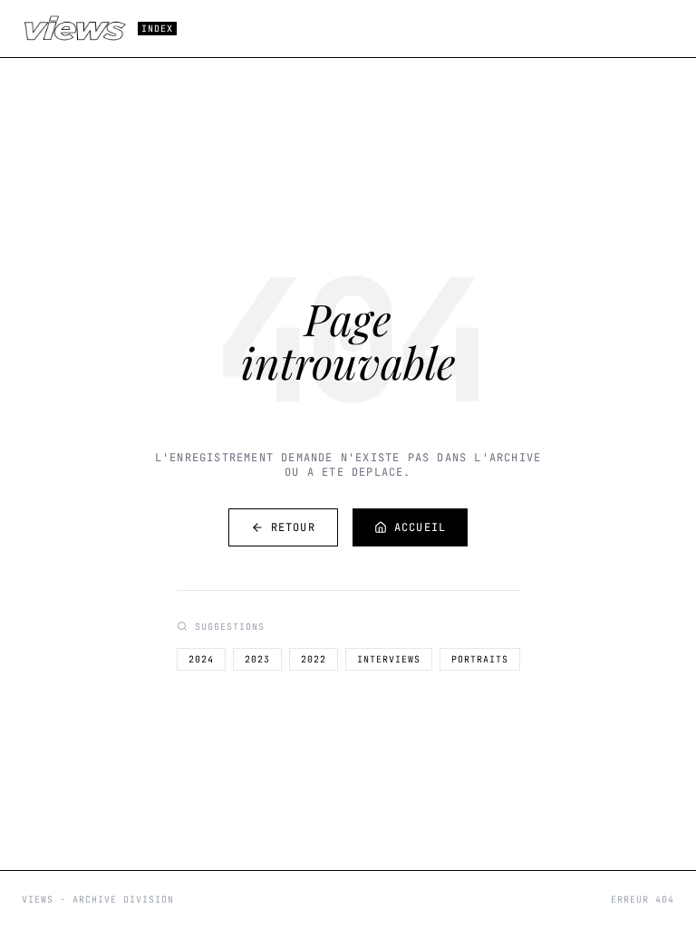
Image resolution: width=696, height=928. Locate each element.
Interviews (388, 659)
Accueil (420, 527)
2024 (201, 659)
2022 (313, 659)
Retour (293, 527)
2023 (257, 659)
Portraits (479, 659)
